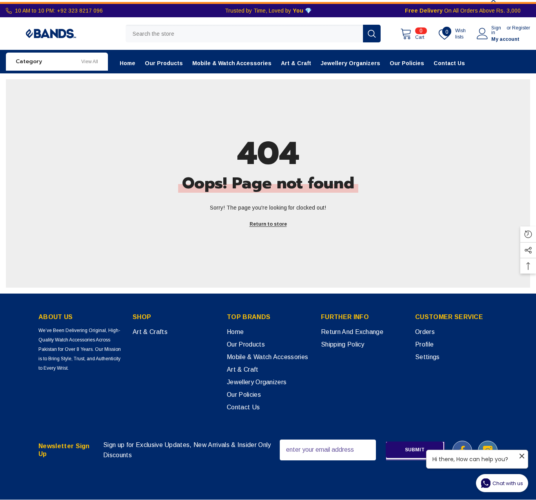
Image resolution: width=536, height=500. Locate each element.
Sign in (496, 30)
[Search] (253, 33)
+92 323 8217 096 (80, 10)
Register (521, 28)
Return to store (268, 224)
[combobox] (244, 33)
